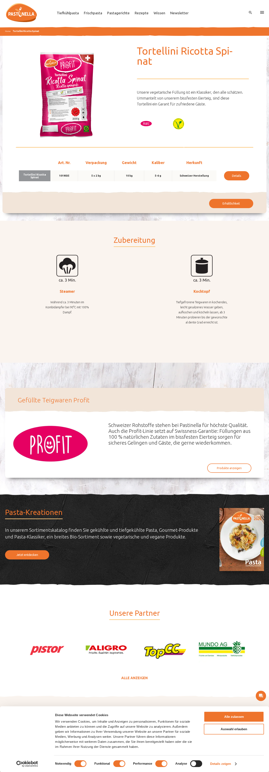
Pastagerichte (118, 13)
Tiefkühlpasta (68, 13)
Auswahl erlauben (234, 729)
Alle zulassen (234, 716)
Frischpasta (93, 13)
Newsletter (179, 13)
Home (8, 31)
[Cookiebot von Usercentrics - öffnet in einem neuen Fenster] (27, 764)
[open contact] (261, 696)
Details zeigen (220, 763)
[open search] (250, 12)
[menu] (262, 12)
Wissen (159, 13)
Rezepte (142, 13)
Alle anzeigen (134, 678)
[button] (146, 123)
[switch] (119, 763)
